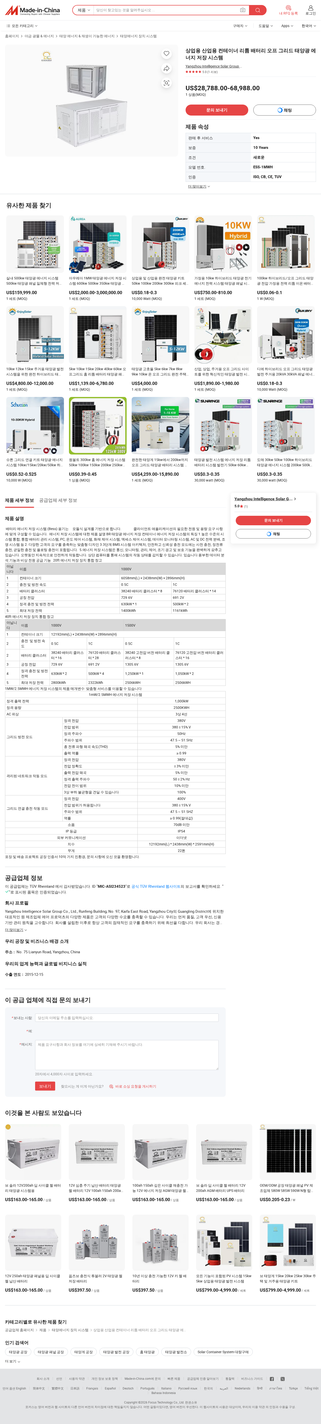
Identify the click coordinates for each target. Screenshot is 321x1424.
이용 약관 (258, 1407)
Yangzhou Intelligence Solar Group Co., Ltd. (214, 66)
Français (92, 1388)
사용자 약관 (77, 1378)
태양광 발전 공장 (116, 1351)
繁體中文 (58, 1388)
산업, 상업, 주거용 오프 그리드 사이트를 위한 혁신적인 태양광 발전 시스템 (222, 371)
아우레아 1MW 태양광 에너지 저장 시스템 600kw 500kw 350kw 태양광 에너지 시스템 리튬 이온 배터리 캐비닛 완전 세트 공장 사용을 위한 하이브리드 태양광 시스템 (97, 281)
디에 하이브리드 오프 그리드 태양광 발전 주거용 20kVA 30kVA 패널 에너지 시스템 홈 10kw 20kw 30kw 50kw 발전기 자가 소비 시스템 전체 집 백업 (285, 371)
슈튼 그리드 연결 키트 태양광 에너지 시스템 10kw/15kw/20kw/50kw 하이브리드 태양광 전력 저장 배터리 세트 (35, 462)
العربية (224, 1388)
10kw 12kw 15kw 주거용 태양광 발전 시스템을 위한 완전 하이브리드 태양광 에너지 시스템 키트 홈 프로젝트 (35, 371)
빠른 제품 (174, 1378)
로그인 (310, 13)
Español (110, 1388)
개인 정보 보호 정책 (105, 1378)
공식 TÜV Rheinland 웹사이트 (156, 886)
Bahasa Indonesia (163, 1393)
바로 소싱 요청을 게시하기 (132, 1086)
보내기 (45, 1086)
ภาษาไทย (275, 1388)
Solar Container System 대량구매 (223, 1351)
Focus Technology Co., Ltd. (166, 1402)
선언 (59, 1378)
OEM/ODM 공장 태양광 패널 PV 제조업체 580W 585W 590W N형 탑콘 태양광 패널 (287, 1190)
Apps (285, 25)
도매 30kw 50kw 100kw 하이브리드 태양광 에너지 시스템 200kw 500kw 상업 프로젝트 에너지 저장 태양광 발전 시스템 (285, 462)
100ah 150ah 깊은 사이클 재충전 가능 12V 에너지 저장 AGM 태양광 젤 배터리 (160, 1190)
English (21, 1388)
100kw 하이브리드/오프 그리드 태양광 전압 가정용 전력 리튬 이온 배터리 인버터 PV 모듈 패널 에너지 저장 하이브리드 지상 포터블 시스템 (285, 281)
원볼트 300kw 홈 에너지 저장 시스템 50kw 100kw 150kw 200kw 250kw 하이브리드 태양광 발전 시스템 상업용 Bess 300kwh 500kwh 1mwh (97, 462)
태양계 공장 (83, 1351)
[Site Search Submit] (258, 10)
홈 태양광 (147, 1351)
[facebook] (272, 1378)
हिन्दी (260, 1388)
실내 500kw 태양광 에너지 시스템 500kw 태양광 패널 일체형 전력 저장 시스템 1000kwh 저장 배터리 (34, 281)
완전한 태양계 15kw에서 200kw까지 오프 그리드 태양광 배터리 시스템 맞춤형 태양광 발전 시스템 (160, 462)
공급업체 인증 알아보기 (203, 1378)
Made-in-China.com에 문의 (143, 1378)
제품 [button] (82, 10)
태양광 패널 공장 (51, 1351)
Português (147, 1388)
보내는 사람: (23, 1017)
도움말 (264, 25)
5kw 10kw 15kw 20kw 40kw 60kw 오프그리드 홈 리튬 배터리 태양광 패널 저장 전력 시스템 (97, 371)
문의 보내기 (216, 110)
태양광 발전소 (176, 1351)
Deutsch (128, 1388)
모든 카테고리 (23, 25)
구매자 (238, 25)
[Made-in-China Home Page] (32, 10)
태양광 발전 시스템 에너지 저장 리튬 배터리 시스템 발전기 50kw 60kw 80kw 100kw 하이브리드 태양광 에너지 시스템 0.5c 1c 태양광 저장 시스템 (223, 462)
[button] (242, 10)
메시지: (27, 1044)
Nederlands (242, 1388)
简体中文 (39, 1388)
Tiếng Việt (311, 1388)
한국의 (208, 1388)
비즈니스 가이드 (252, 1378)
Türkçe (293, 1388)
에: (30, 1031)
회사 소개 (43, 1378)
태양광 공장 (18, 1351)
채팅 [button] (288, 110)
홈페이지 (12, 36)
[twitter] (283, 1378)
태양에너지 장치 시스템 (138, 36)
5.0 (241, 506)
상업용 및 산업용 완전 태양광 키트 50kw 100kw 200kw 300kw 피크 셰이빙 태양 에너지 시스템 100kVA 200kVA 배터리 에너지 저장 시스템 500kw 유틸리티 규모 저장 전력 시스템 (160, 281)
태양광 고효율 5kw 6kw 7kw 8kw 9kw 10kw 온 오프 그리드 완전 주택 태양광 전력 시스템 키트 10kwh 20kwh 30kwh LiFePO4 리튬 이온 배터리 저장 (159, 371)
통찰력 (229, 1378)
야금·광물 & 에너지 (39, 36)
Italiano (166, 1388)
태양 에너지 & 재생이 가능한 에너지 (87, 36)
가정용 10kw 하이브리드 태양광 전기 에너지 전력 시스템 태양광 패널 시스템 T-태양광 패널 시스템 (223, 281)
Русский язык (187, 1388)
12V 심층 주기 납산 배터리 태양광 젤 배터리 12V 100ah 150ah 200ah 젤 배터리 (96, 1190)
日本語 (74, 1388)
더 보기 (11, 1361)
